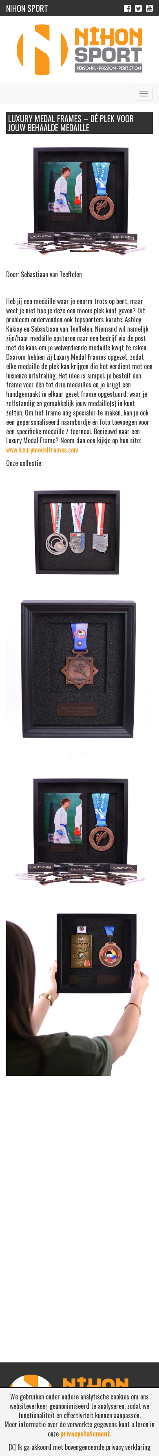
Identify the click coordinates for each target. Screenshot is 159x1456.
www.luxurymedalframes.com (42, 450)
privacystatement (85, 1434)
